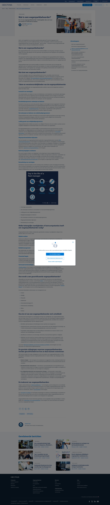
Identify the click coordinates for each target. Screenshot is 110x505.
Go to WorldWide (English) (55, 254)
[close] (73, 242)
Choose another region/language (55, 261)
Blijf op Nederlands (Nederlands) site (55, 258)
